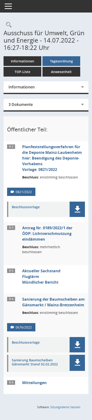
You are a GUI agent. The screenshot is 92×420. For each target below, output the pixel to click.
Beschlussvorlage (26, 207)
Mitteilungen (34, 382)
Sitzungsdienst (65, 407)
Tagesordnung (61, 61)
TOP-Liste (22, 71)
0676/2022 (24, 327)
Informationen (22, 61)
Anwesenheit (61, 71)
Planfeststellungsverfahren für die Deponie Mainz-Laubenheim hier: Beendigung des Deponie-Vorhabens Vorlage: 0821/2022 (52, 158)
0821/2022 (24, 192)
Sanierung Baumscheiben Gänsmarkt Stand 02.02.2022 (35, 362)
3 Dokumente (20, 104)
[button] (77, 209)
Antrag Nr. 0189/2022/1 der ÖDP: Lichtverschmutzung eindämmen (47, 233)
